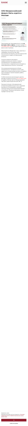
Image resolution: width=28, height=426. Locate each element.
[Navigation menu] (26, 2)
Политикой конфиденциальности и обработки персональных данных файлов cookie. (12, 415)
